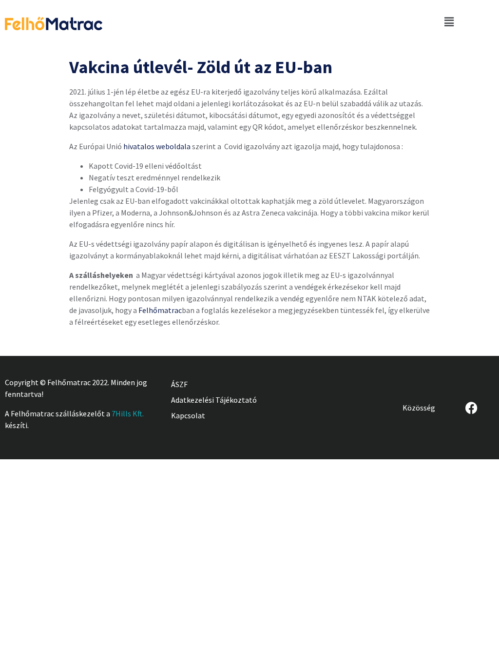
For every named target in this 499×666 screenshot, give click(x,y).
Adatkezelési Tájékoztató (214, 400)
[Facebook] (471, 407)
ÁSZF (179, 384)
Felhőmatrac (160, 310)
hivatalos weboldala (157, 146)
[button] (449, 22)
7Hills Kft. (128, 413)
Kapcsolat (188, 415)
